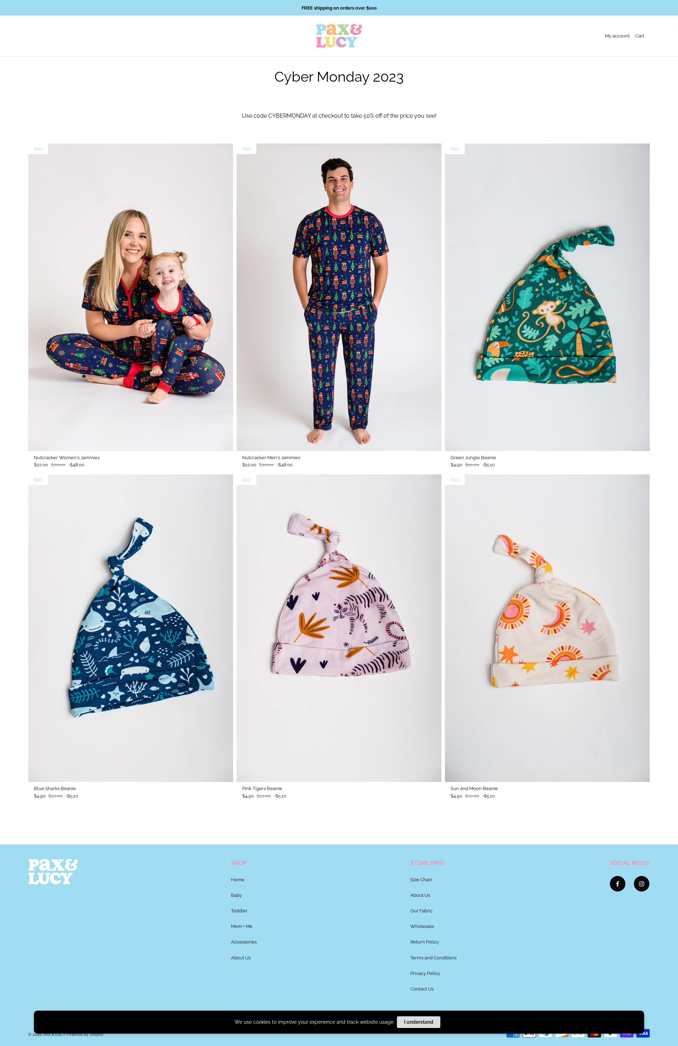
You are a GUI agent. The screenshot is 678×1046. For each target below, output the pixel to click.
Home (237, 879)
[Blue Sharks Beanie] (130, 628)
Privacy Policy (425, 973)
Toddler (239, 910)
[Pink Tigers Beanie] (339, 628)
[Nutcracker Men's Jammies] (339, 297)
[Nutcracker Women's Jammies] (130, 297)
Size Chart (421, 879)
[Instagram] (641, 884)
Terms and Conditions (433, 957)
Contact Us (422, 989)
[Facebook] (617, 884)
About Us (241, 957)
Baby (236, 895)
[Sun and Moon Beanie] (547, 628)
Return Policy (424, 942)
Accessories (244, 942)
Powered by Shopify (84, 1034)
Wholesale (422, 926)
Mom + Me (241, 926)
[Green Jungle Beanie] (547, 297)
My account (617, 36)
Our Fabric (421, 910)
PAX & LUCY (54, 1034)
